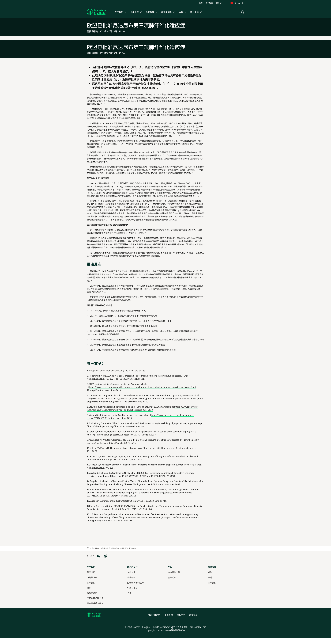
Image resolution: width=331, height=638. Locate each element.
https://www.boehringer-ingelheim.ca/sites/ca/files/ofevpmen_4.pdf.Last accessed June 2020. (142, 408)
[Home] (88, 548)
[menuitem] (200, 3)
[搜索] (242, 12)
